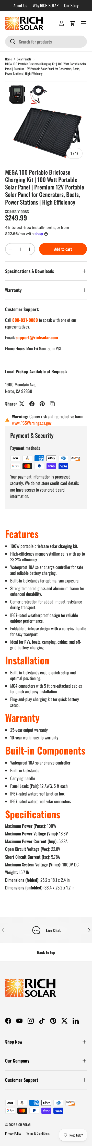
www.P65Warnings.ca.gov (32, 423)
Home (8, 59)
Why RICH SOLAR (46, 5)
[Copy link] (52, 404)
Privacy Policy (13, 1133)
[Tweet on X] (22, 404)
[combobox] (46, 42)
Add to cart (63, 249)
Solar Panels (24, 59)
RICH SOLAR (23, 1124)
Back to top (46, 952)
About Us (20, 5)
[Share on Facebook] (32, 404)
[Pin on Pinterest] (42, 404)
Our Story (71, 5)
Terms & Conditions (38, 1133)
